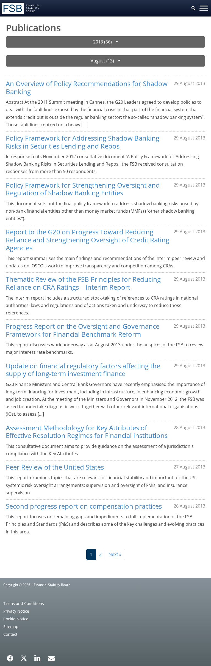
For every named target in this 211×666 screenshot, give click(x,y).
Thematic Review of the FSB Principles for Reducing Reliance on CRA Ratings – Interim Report (83, 283)
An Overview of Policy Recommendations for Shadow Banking (87, 87)
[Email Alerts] (51, 657)
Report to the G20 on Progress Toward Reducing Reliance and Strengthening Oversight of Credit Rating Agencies (87, 239)
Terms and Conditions (23, 603)
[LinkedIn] (37, 656)
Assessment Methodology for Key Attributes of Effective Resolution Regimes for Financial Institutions (87, 431)
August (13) (102, 61)
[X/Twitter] (23, 657)
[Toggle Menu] (203, 8)
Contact (10, 634)
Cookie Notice (15, 618)
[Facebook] (10, 656)
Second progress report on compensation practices (84, 506)
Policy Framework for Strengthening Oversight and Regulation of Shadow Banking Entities (83, 189)
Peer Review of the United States (55, 467)
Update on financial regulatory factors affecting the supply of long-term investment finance (83, 369)
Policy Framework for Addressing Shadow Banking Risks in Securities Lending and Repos (82, 141)
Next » (115, 554)
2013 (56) (102, 42)
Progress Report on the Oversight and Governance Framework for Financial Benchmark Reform (82, 330)
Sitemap (10, 626)
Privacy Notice (16, 611)
